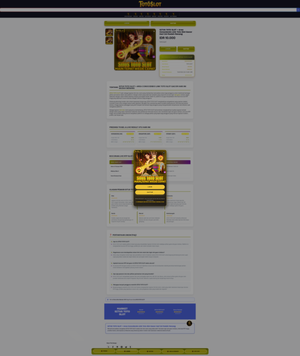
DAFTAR (150, 192)
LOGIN (150, 187)
